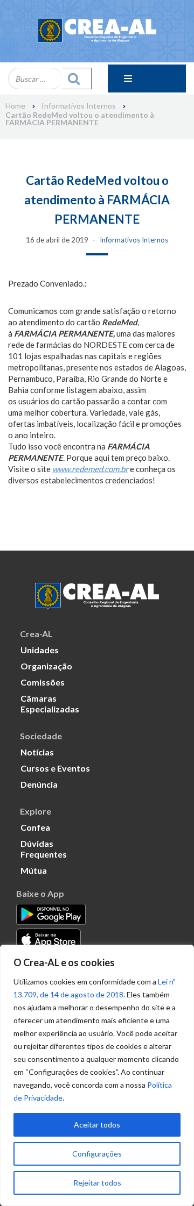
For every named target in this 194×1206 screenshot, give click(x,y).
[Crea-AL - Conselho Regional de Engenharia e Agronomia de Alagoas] (97, 31)
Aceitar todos (97, 1124)
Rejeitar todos (97, 1182)
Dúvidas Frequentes (43, 848)
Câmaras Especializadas (49, 703)
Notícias (37, 752)
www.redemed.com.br (90, 469)
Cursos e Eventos (55, 768)
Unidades (39, 650)
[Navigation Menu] (147, 78)
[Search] (77, 78)
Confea (35, 827)
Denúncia (39, 784)
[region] (97, 1075)
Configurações (97, 1153)
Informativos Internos (78, 106)
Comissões (42, 682)
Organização (46, 666)
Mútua (33, 870)
